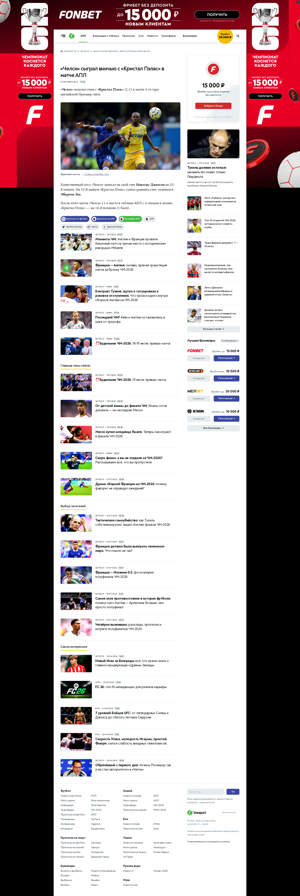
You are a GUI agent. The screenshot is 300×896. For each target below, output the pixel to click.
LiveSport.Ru (70, 51)
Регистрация (226, 358)
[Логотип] (71, 36)
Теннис (127, 838)
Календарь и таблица (106, 36)
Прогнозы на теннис (72, 856)
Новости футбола (71, 795)
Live (141, 36)
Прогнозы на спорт (73, 838)
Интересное (68, 824)
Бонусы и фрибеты (71, 871)
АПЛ (83, 36)
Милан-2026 (160, 871)
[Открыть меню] (64, 36)
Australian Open (162, 842)
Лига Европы (98, 805)
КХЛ (155, 795)
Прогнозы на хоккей (72, 847)
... (233, 41)
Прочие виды (131, 866)
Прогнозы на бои (70, 852)
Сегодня (96, 842)
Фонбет (65, 875)
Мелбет (95, 880)
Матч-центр (68, 800)
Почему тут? (199, 358)
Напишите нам (229, 812)
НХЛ (156, 800)
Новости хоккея (132, 795)
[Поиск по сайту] (239, 36)
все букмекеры (230, 340)
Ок (233, 791)
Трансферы (168, 36)
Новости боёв (131, 824)
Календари (67, 805)
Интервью (67, 828)
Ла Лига (95, 819)
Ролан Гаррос (161, 852)
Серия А (95, 824)
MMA (156, 824)
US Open (128, 856)
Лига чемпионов (100, 800)
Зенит (94, 885)
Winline (95, 875)
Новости (152, 36)
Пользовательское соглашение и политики (208, 841)
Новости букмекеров (103, 871)
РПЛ (93, 795)
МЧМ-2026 (159, 810)
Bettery (65, 885)
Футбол (84, 51)
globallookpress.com (96, 174)
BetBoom (66, 880)
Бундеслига (98, 828)
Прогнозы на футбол (73, 814)
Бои (125, 819)
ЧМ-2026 (96, 810)
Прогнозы (128, 36)
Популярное (68, 819)
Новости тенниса (133, 842)
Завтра (95, 847)
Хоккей (127, 791)
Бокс (156, 828)
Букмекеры (190, 36)
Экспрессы (97, 852)
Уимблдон (159, 847)
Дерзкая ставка (100, 856)
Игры (126, 880)
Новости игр (130, 885)
